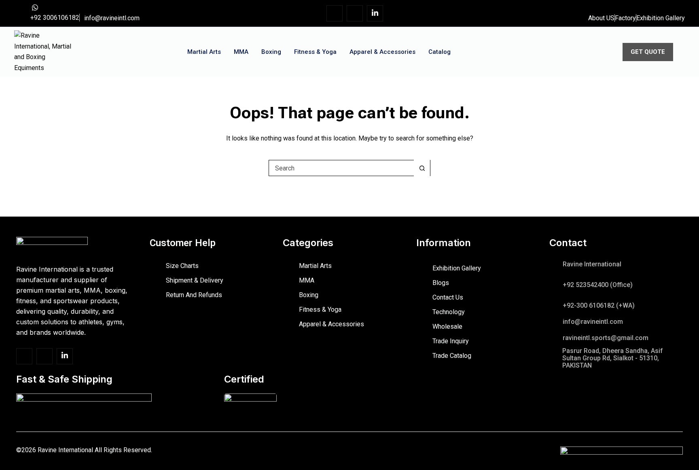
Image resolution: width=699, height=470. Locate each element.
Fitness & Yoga (315, 51)
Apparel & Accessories (382, 51)
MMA (241, 51)
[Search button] (422, 168)
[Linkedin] (375, 13)
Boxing (271, 51)
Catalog (439, 51)
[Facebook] (334, 13)
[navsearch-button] (591, 50)
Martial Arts (204, 51)
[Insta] (355, 13)
